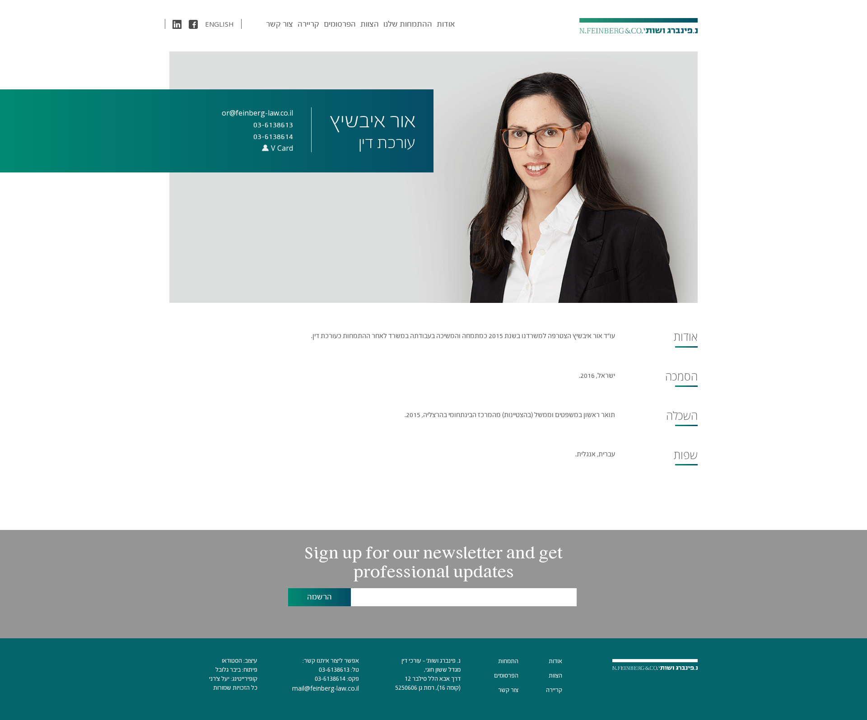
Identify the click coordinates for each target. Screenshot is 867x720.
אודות (446, 24)
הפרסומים (340, 24)
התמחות (508, 661)
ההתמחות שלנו (407, 24)
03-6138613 (334, 670)
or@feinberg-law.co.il (257, 113)
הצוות (369, 24)
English (219, 23)
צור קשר (279, 24)
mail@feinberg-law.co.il (325, 688)
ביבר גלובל (228, 670)
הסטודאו (232, 660)
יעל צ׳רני (219, 679)
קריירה (308, 24)
